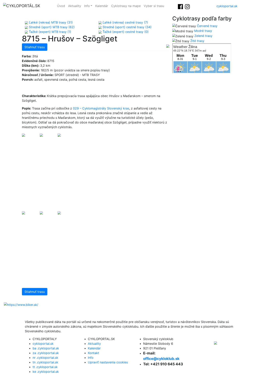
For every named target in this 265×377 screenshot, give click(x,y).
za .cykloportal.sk (46, 353)
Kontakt (93, 353)
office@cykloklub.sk (161, 358)
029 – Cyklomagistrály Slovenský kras (101, 108)
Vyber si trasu (154, 6)
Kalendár (101, 6)
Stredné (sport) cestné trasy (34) (127, 27)
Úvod (61, 6)
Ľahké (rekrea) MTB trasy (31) (50, 22)
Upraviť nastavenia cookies (108, 362)
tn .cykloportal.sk (45, 362)
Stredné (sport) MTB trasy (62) (51, 27)
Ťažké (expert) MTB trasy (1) (49, 32)
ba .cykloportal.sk (46, 348)
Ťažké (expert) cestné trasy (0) (125, 32)
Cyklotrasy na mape (126, 6)
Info (87, 6)
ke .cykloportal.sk (46, 372)
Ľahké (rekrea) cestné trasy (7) (125, 22)
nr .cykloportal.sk (45, 358)
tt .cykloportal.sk (45, 367)
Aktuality (74, 6)
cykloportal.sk (227, 6)
